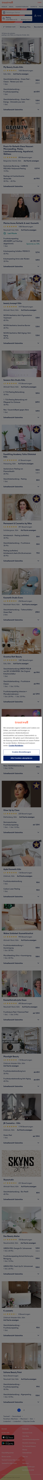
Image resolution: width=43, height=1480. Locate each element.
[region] (21, 740)
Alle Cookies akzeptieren (21, 758)
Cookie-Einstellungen (21, 752)
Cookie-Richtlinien (16, 745)
